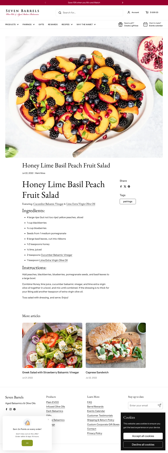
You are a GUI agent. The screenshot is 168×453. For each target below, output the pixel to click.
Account (135, 12)
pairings (127, 201)
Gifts (48, 415)
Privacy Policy (94, 433)
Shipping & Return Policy (100, 420)
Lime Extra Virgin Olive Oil (80, 204)
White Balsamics (55, 420)
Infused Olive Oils (55, 406)
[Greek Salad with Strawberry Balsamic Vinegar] (52, 345)
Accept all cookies (143, 436)
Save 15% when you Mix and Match (84, 2)
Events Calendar (96, 411)
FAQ (89, 402)
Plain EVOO (52, 402)
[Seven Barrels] (22, 12)
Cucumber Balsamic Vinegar (48, 204)
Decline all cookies (143, 444)
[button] (152, 12)
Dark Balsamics (54, 411)
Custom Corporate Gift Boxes (103, 424)
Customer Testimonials (100, 415)
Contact (91, 428)
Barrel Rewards (95, 406)
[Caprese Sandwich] (116, 345)
